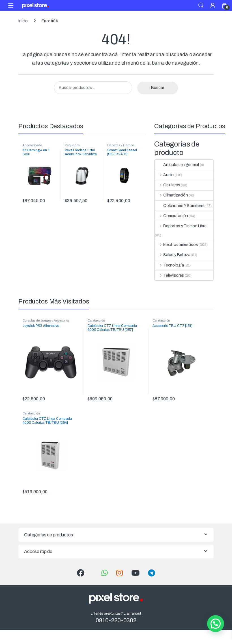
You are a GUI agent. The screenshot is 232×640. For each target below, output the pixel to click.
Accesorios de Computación (32, 146)
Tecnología (173, 265)
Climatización (175, 195)
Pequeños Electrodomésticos (78, 146)
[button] (215, 623)
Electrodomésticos (180, 245)
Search (201, 5)
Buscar (157, 88)
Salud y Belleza (176, 255)
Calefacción (96, 320)
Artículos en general (181, 165)
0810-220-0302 (116, 620)
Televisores (173, 275)
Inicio (23, 21)
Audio (168, 175)
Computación (175, 216)
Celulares (171, 185)
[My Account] (213, 5)
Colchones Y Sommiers (184, 206)
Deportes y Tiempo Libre (185, 226)
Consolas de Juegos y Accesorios (45, 320)
